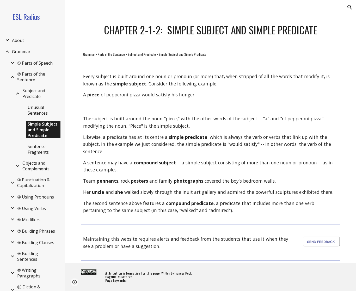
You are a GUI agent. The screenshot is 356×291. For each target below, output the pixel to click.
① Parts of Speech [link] (35, 63)
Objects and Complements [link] (36, 166)
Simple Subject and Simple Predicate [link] (43, 129)
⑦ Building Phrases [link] (36, 231)
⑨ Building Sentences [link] (27, 256)
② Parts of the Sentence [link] (31, 77)
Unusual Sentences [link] (38, 110)
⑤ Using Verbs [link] (31, 208)
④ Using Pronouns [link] (35, 197)
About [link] (18, 40)
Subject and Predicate (142, 54)
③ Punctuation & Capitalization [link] (33, 182)
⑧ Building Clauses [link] (35, 242)
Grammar (89, 54)
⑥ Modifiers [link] (28, 219)
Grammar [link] (21, 51)
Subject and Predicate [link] (33, 93)
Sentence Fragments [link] (38, 149)
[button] (349, 7)
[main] (210, 30)
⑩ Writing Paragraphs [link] (28, 273)
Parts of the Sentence (111, 54)
